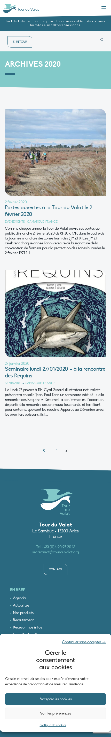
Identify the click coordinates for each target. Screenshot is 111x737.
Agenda (19, 598)
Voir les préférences (55, 713)
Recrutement (23, 620)
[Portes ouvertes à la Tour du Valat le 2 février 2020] (55, 153)
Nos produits (23, 613)
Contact (55, 569)
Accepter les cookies (55, 699)
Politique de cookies (53, 725)
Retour (21, 41)
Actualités (21, 605)
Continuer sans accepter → (84, 642)
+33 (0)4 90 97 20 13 (59, 547)
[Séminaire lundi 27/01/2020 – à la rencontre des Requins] (55, 315)
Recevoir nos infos (27, 627)
